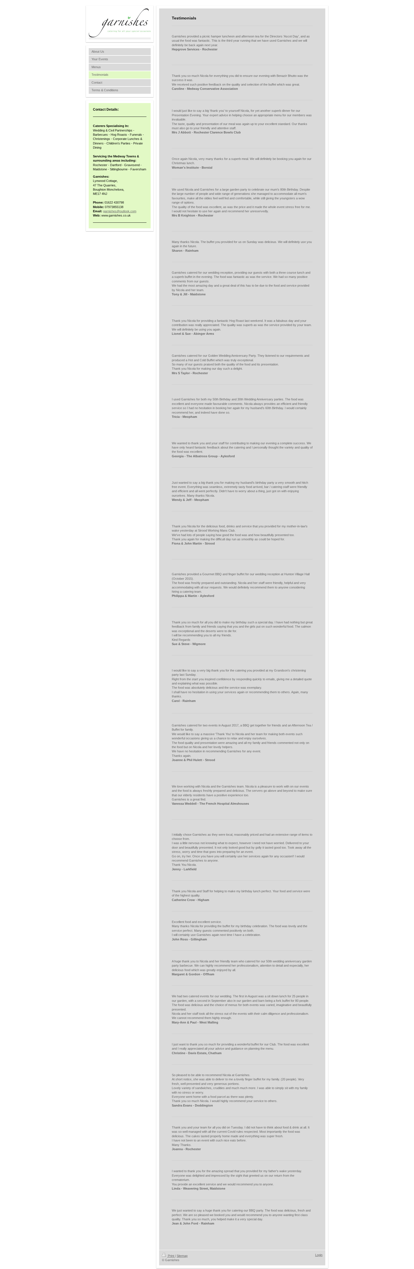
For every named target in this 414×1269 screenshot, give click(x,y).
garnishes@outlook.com (119, 211)
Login (318, 1255)
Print (171, 1255)
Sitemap (182, 1255)
